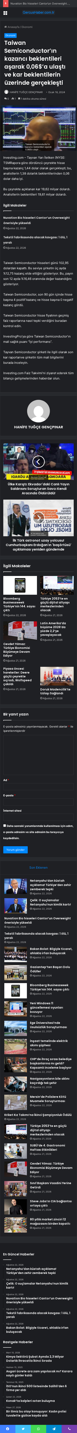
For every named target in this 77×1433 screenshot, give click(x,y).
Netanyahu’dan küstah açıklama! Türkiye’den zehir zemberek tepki (50, 885)
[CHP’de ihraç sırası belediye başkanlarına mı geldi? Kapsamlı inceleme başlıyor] (15, 1064)
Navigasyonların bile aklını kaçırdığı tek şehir (49, 1081)
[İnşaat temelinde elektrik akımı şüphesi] (15, 1046)
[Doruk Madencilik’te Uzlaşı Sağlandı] (57, 676)
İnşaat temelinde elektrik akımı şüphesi (49, 1043)
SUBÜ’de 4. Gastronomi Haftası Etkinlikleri (47, 1147)
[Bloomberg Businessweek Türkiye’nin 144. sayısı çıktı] (20, 585)
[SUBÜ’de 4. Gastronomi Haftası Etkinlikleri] (15, 1151)
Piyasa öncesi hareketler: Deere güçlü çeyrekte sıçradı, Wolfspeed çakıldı (17, 676)
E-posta (9, 795)
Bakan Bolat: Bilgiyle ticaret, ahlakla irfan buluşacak (51, 951)
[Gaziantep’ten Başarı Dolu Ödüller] (15, 972)
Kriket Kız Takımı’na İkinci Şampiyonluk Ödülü (38, 1115)
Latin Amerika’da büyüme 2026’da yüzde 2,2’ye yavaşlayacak (53, 629)
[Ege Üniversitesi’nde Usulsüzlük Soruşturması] (15, 1028)
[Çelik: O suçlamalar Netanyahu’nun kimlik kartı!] (15, 905)
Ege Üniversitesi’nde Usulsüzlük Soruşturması (48, 1025)
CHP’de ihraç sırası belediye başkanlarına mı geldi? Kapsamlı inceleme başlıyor (51, 1063)
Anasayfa (13, 27)
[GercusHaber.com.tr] (38, 12)
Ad (6, 780)
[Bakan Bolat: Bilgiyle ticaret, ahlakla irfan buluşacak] (15, 954)
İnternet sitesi (12, 810)
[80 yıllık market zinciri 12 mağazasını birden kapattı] (15, 1225)
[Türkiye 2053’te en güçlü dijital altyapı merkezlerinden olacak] (57, 585)
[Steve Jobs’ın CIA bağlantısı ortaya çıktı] (15, 1206)
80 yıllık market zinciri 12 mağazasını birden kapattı (50, 1221)
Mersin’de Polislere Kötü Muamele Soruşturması (48, 1099)
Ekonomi (27, 27)
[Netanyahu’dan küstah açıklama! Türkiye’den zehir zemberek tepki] (15, 886)
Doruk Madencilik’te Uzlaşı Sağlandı (55, 691)
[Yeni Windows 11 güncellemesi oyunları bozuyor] (15, 1009)
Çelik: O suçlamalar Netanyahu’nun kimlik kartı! (50, 902)
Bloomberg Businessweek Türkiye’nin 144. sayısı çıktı (19, 604)
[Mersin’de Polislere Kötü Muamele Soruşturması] (15, 1102)
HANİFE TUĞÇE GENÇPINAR (26, 92)
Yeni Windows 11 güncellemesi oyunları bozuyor (46, 1007)
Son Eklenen (38, 867)
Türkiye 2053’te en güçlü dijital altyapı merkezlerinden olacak (55, 604)
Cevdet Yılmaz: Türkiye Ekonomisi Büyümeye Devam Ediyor (16, 650)
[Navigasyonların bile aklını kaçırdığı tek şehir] (15, 1084)
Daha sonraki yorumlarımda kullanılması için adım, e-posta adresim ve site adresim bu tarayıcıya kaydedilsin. (38, 832)
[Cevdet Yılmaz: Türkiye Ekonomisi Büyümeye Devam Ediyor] (20, 630)
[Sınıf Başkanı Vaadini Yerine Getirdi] (15, 1188)
